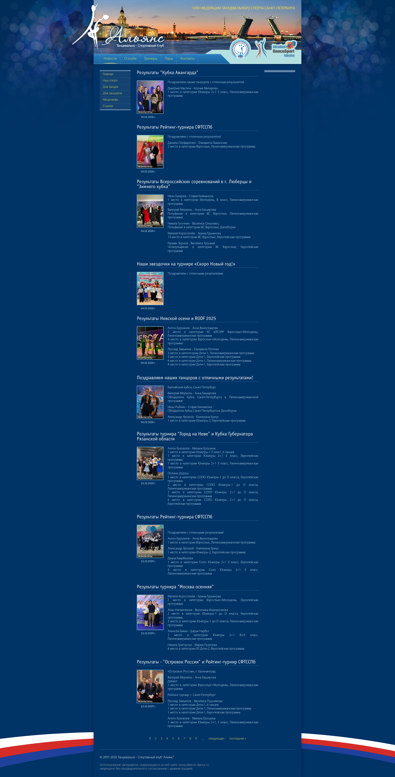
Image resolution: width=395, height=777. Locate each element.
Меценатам (110, 99)
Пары (169, 59)
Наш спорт (110, 80)
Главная (108, 74)
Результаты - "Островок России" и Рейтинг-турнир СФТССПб (196, 662)
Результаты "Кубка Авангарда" (167, 72)
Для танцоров (112, 93)
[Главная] (185, 27)
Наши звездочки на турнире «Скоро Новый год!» (186, 264)
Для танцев (110, 87)
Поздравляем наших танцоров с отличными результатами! (195, 377)
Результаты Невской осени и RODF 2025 (176, 318)
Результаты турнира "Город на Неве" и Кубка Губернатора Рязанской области (195, 436)
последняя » (237, 738)
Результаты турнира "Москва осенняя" (175, 587)
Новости (110, 59)
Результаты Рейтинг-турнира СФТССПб (174, 127)
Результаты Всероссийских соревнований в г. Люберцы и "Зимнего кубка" (194, 184)
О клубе (130, 59)
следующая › (216, 738)
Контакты (187, 59)
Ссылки (108, 106)
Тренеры (150, 59)
